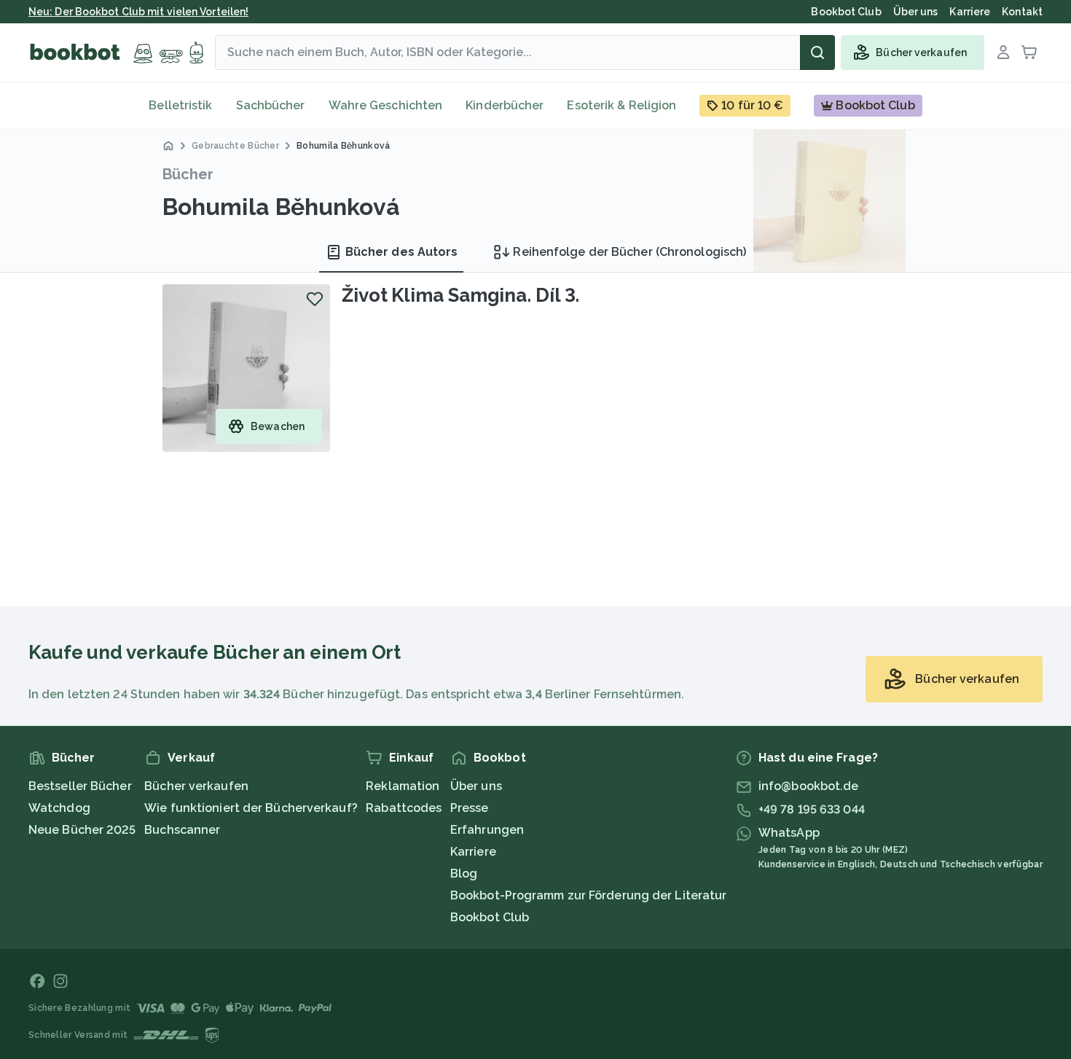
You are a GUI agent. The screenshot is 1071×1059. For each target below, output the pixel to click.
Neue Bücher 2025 (82, 830)
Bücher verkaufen (196, 786)
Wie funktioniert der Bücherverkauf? (251, 808)
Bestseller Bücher (80, 786)
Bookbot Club (489, 917)
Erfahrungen (487, 830)
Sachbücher (270, 105)
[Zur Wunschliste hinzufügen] (315, 299)
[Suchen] (817, 52)
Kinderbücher (505, 105)
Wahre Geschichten (386, 105)
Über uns (476, 786)
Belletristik (180, 105)
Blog (463, 873)
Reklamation (402, 786)
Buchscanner (182, 830)
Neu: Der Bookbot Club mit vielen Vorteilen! (138, 11)
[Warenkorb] (1029, 52)
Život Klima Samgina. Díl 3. (460, 295)
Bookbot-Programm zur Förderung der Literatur (588, 895)
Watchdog (59, 808)
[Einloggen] (1003, 52)
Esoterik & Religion (621, 105)
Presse (469, 808)
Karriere (473, 852)
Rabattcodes (404, 808)
